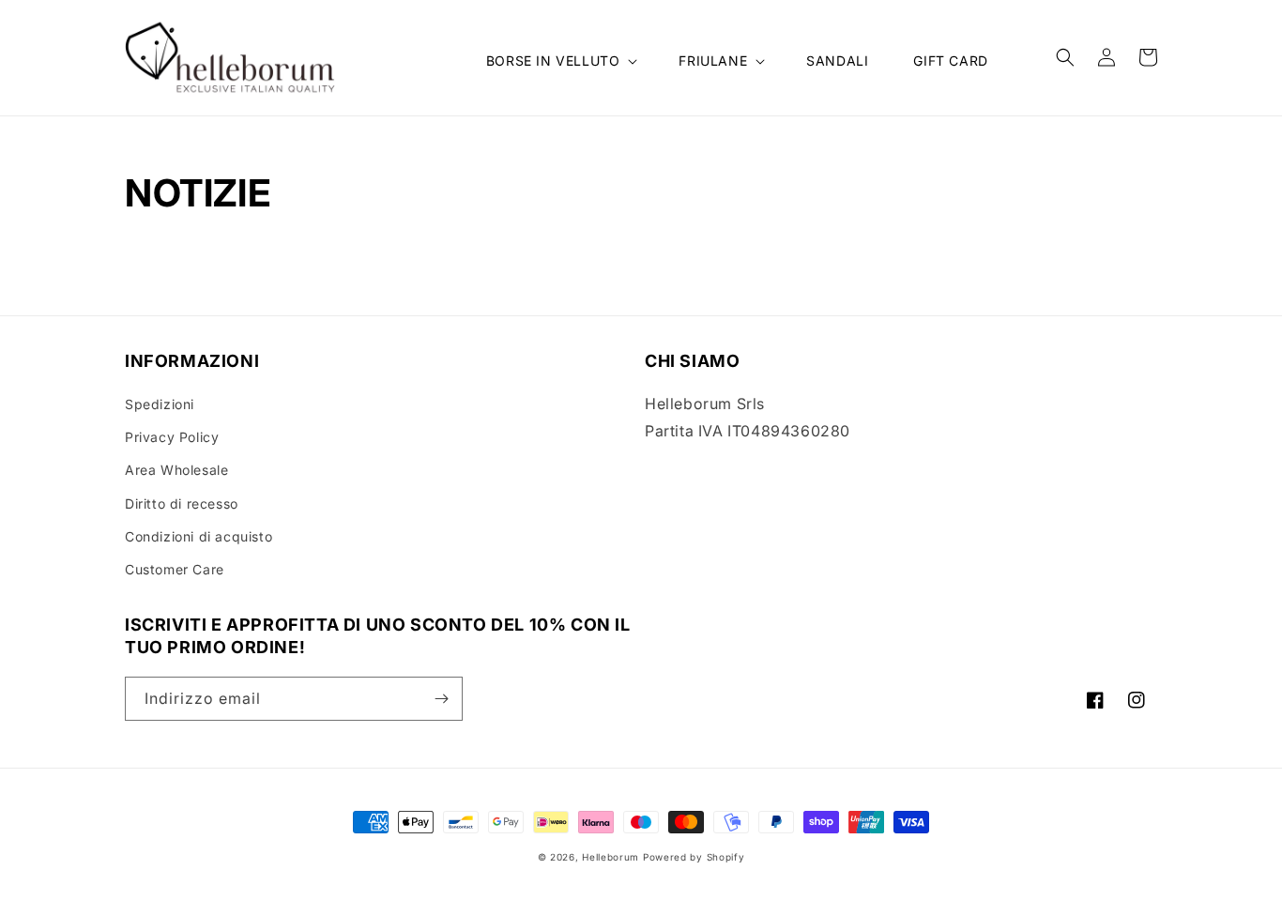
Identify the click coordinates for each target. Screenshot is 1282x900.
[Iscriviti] (441, 699)
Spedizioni (159, 404)
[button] (560, 61)
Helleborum (610, 856)
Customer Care (174, 569)
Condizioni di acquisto (198, 536)
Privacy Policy (172, 437)
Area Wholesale (176, 470)
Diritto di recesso (181, 503)
